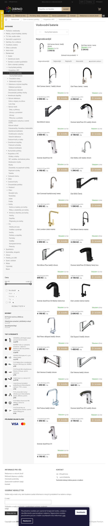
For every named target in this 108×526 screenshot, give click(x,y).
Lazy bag (12, 104)
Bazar (8, 269)
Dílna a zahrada (11, 48)
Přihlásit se (11, 513)
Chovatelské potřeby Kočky (17, 93)
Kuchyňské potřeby (15, 67)
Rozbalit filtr (17, 306)
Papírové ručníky (14, 170)
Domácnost (10, 53)
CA (11, 302)
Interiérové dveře (14, 59)
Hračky (11, 215)
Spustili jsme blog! (11, 326)
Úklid (10, 179)
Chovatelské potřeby (15, 184)
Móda (8, 263)
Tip (11, 299)
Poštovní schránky (15, 145)
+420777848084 (64, 477)
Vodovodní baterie (15, 73)
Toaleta (11, 173)
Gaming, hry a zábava (13, 42)
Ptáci (10, 190)
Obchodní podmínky (12, 479)
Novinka (13, 296)
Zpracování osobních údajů (14, 481)
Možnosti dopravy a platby (14, 476)
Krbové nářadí (13, 125)
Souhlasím (81, 512)
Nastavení (27, 521)
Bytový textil (13, 107)
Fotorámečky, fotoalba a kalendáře (21, 128)
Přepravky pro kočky (16, 221)
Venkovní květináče (15, 148)
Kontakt (7, 484)
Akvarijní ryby (13, 193)
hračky (11, 232)
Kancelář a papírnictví (13, 39)
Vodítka (11, 241)
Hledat (66, 9)
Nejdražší (68, 61)
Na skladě (14, 290)
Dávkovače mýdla (15, 81)
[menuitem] (8, 15)
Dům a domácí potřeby (16, 64)
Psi (10, 224)
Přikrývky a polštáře (16, 118)
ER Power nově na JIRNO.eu (14, 317)
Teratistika (12, 196)
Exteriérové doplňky (15, 142)
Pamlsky (12, 238)
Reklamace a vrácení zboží (52, 2)
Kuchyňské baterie (16, 76)
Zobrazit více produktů (68, 55)
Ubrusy (11, 115)
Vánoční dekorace (15, 137)
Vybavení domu (13, 176)
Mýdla (11, 165)
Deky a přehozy (14, 109)
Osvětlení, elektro (12, 45)
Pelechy (12, 246)
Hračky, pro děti (11, 258)
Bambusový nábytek (16, 90)
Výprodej (9, 266)
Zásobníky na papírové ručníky (19, 168)
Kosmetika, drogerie (13, 252)
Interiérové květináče (16, 131)
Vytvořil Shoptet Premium (94, 521)
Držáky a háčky (14, 156)
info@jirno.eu (63, 474)
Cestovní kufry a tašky (15, 139)
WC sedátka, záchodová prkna (19, 159)
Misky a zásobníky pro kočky (19, 210)
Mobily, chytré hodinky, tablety (16, 33)
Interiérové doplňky (14, 95)
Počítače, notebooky (13, 31)
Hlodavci (12, 187)
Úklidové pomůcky (15, 87)
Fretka (11, 201)
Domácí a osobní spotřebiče (17, 62)
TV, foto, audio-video (13, 36)
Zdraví (8, 255)
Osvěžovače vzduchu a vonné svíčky (19, 121)
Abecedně (79, 61)
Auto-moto (9, 50)
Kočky (11, 204)
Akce (12, 293)
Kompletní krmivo (15, 244)
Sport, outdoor (11, 260)
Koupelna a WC (14, 70)
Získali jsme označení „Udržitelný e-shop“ (18, 321)
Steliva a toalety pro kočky (18, 207)
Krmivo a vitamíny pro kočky (18, 213)
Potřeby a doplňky (15, 235)
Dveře (10, 56)
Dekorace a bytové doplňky (18, 84)
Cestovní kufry (13, 182)
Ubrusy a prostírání (15, 112)
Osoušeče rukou (14, 78)
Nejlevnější (57, 61)
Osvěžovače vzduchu (16, 134)
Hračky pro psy (14, 227)
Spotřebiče (10, 249)
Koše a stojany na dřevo (17, 101)
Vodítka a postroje (15, 229)
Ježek (10, 199)
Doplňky (12, 218)
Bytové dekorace (14, 98)
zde (63, 516)
